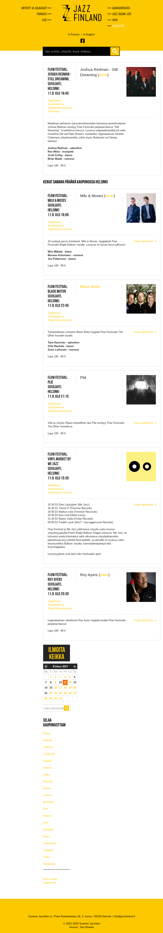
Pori (45, 808)
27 (74, 693)
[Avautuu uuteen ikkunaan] (83, 40)
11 (65, 682)
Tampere (48, 850)
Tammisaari (49, 843)
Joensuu (48, 746)
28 (46, 698)
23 (55, 693)
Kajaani (47, 760)
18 (65, 687)
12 (70, 682)
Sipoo (46, 836)
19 (70, 687)
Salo (45, 822)
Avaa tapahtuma (143, 241)
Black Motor (90, 287)
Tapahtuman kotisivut (60, 107)
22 (50, 693)
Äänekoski (49, 863)
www (103, 75)
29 (50, 698)
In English (89, 34)
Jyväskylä (49, 753)
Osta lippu (53, 111)
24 (60, 693)
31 (60, 698)
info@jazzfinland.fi (124, 916)
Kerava (47, 767)
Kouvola (47, 781)
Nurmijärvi (49, 802)
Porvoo (47, 815)
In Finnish (73, 34)
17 (60, 687)
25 (65, 693)
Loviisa (47, 795)
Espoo (46, 733)
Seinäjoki (48, 829)
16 (55, 687)
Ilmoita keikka (56, 653)
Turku (46, 856)
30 (55, 698)
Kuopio (47, 788)
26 (70, 693)
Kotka (46, 774)
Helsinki (47, 740)
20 (74, 687)
